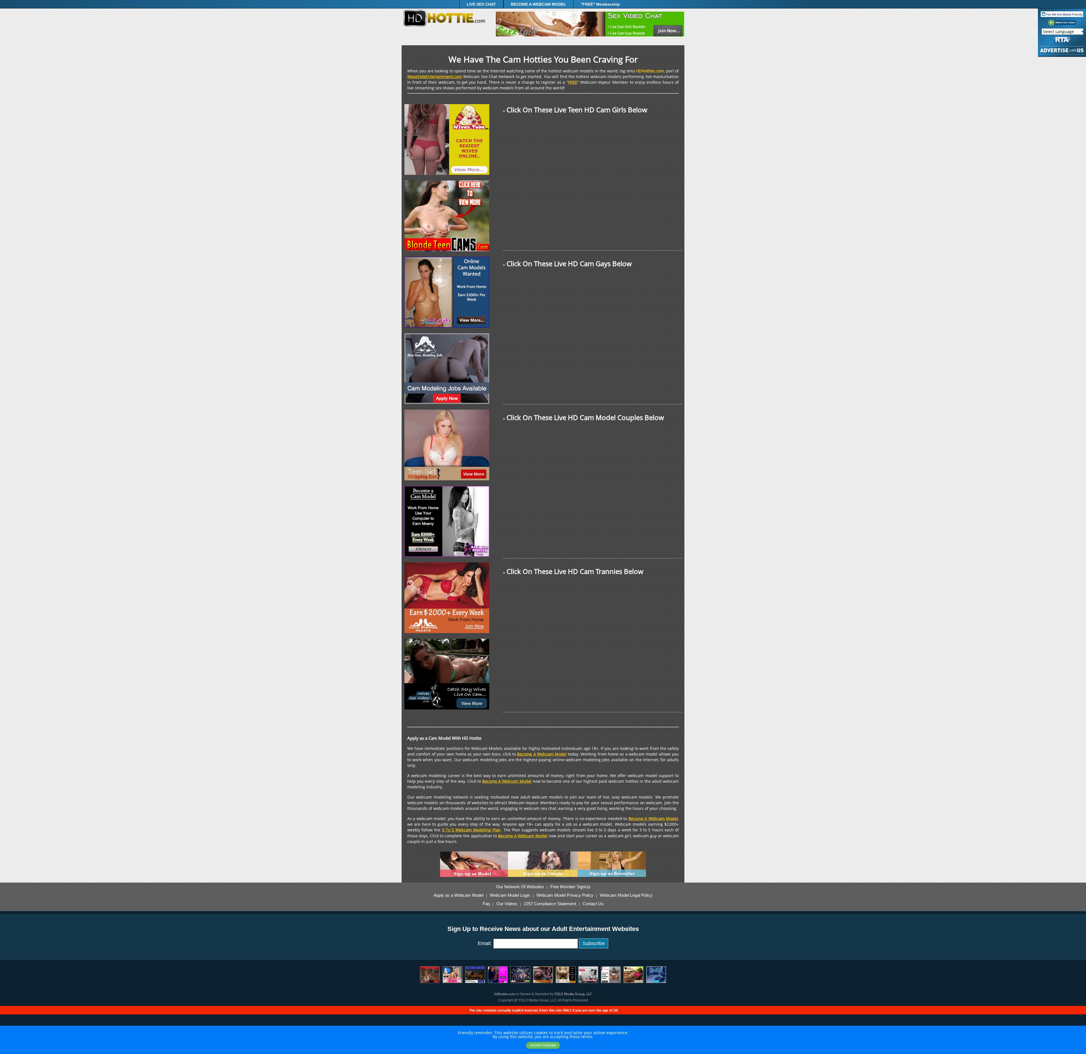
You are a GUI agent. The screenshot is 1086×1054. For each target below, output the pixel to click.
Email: (485, 943)
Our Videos (506, 903)
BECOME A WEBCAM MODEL (538, 4)
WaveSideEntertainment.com (434, 76)
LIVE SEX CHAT (481, 4)
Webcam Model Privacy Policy (564, 895)
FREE (572, 82)
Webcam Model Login (510, 895)
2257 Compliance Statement (550, 903)
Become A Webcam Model (541, 754)
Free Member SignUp (570, 886)
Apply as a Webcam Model (458, 895)
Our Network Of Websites (520, 886)
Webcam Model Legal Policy (626, 895)
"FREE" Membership (600, 4)
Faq (486, 903)
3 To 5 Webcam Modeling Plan (471, 830)
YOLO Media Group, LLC (573, 993)
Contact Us (593, 903)
